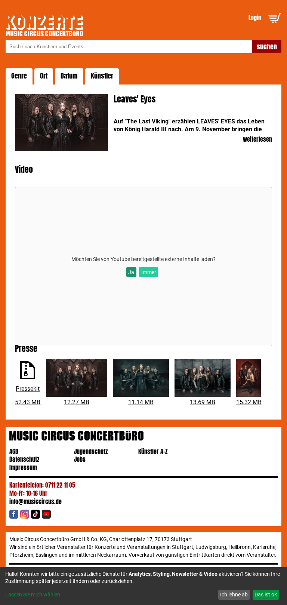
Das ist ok (265, 595)
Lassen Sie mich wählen (32, 595)
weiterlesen (257, 140)
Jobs (80, 459)
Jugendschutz (91, 451)
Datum (69, 76)
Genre (19, 76)
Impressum (23, 467)
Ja (131, 272)
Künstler (102, 76)
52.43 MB (27, 402)
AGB (13, 451)
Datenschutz (24, 459)
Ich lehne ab (234, 595)
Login (255, 17)
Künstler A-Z (153, 451)
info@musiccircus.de (35, 501)
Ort (43, 76)
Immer (148, 272)
